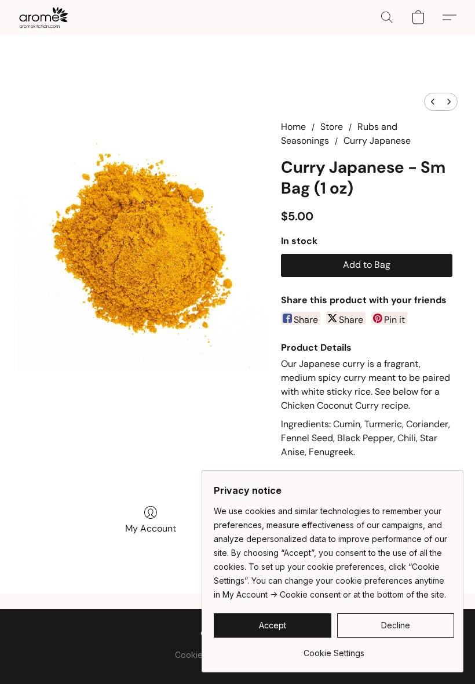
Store (331, 127)
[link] (334, 649)
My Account (150, 528)
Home (293, 127)
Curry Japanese (377, 140)
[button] (43, 17)
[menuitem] (433, 101)
